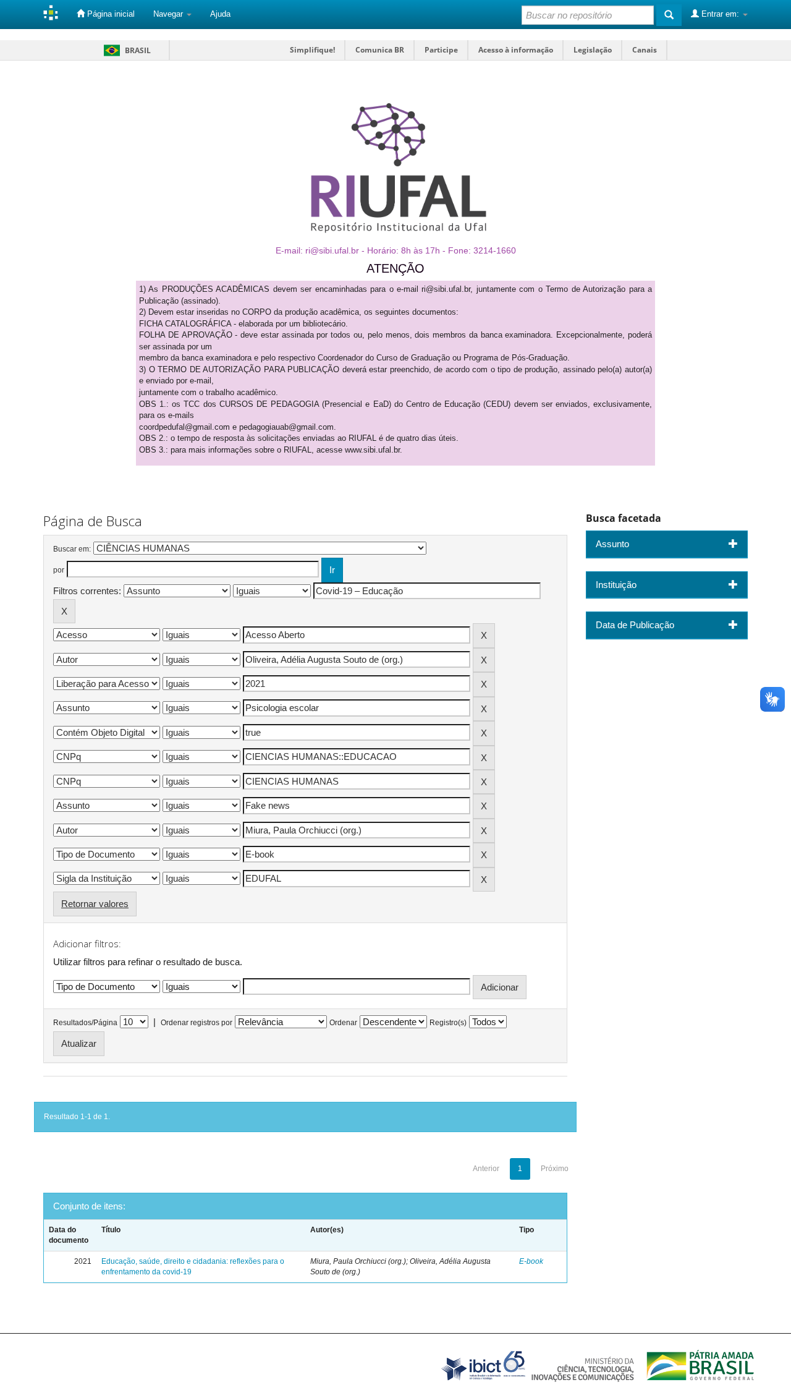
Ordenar (343, 1022)
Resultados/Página (85, 1022)
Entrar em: (720, 14)
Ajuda (220, 14)
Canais (644, 50)
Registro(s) (448, 1022)
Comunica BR (379, 50)
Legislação (592, 50)
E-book (531, 1261)
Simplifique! (312, 50)
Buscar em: (72, 549)
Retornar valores (95, 903)
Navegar (169, 14)
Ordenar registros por (196, 1022)
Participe (441, 50)
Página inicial (110, 14)
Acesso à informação (515, 50)
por (58, 570)
